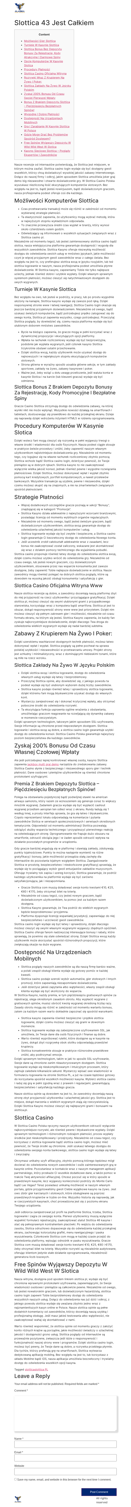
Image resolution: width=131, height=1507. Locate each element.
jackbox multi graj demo (43, 764)
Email (18, 1452)
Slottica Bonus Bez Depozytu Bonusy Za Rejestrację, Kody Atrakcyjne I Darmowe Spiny (43, 53)
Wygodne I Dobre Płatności (41, 114)
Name (18, 1438)
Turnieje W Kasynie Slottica (41, 45)
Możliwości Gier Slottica (40, 41)
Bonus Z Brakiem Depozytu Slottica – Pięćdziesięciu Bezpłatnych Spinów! (47, 106)
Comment (21, 1390)
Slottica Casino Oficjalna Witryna (45, 73)
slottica (29, 1369)
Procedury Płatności (37, 69)
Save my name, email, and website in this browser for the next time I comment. (64, 1479)
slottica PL (41, 1369)
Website (19, 1466)
